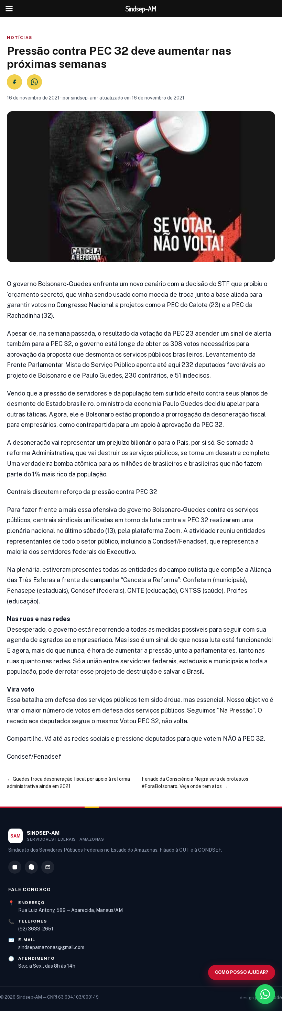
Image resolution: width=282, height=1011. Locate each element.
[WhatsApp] (31, 867)
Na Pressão (235, 710)
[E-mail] (47, 867)
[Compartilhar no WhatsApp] (34, 81)
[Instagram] (14, 867)
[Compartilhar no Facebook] (14, 81)
